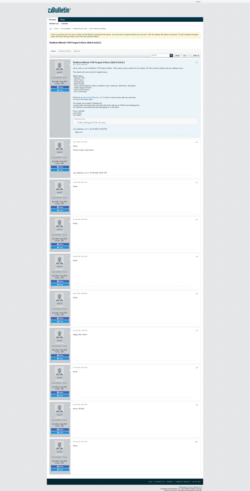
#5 (197, 257)
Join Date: (56, 82)
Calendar (64, 24)
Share (61, 87)
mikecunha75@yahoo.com (93, 97)
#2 (197, 142)
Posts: (57, 83)
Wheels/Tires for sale (80, 28)
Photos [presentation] (77, 51)
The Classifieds (66, 28)
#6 (197, 294)
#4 (197, 219)
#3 (197, 182)
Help (150, 482)
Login (198, 2)
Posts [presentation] (53, 51)
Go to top (196, 482)
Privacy (170, 482)
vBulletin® (190, 487)
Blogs (62, 19)
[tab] (53, 51)
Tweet (61, 90)
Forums (52, 20)
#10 (196, 442)
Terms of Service (183, 482)
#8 (197, 368)
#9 (197, 405)
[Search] (171, 55)
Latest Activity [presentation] (65, 51)
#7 (197, 331)
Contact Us (159, 482)
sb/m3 (59, 72)
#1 (197, 62)
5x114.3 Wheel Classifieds (97, 28)
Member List (54, 24)
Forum (56, 28)
